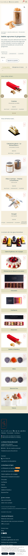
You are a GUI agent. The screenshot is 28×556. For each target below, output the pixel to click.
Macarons (4, 487)
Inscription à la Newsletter (8, 461)
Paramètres (19, 553)
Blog (2, 530)
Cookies (14, 101)
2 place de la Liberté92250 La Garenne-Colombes (9, 445)
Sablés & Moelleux (13, 32)
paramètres (23, 551)
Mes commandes (6, 500)
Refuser (11, 553)
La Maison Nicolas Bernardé (9, 442)
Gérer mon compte (6, 502)
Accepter (5, 553)
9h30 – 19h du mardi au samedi (11, 448)
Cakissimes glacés (14, 147)
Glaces (3, 484)
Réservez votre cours (7, 518)
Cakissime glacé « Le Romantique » (14, 144)
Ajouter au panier (13, 60)
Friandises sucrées (14, 103)
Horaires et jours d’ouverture (9, 451)
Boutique (3, 32)
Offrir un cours (5, 524)
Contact (3, 456)
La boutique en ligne (7, 465)
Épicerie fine (4, 492)
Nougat (14, 214)
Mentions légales (6, 537)
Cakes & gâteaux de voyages (9, 474)
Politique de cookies (7, 545)
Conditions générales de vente (10, 539)
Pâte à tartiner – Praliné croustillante (14, 179)
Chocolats (14, 182)
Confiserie (14, 216)
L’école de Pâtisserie (7, 516)
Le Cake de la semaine (10, 471)
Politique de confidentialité (9, 542)
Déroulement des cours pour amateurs (12, 521)
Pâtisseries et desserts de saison (10, 476)
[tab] (6, 67)
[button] (26, 2)
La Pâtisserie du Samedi (10, 468)
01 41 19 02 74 (6, 458)
